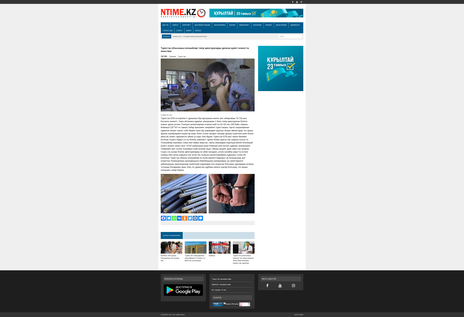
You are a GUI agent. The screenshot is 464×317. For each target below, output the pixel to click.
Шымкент (295, 25)
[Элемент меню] (293, 1)
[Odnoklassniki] (184, 218)
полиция (172, 56)
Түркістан (168, 30)
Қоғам (232, 25)
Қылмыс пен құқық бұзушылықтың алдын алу (170, 258)
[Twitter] (190, 218)
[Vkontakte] (179, 218)
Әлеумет (186, 25)
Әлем (188, 30)
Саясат (175, 25)
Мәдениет (244, 25)
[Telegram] (168, 218)
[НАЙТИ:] (290, 36)
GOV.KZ (198, 30)
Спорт (179, 30)
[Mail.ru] (195, 218)
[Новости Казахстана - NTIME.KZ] (183, 12)
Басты (165, 25)
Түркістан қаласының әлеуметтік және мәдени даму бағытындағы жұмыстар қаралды (243, 259)
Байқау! (212, 255)
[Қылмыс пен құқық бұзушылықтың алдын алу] (171, 252)
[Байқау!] (220, 252)
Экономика (219, 25)
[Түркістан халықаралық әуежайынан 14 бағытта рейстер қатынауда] (196, 252)
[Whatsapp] (174, 218)
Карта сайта (299, 315)
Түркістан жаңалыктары (221, 279)
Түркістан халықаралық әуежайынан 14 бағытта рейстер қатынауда (195, 258)
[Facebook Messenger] (200, 218)
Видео (269, 25)
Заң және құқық (202, 25)
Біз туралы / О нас (219, 290)
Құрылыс (257, 25)
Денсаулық (281, 25)
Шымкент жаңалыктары (221, 284)
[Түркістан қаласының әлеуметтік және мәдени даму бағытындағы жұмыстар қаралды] (244, 252)
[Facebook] (163, 218)
